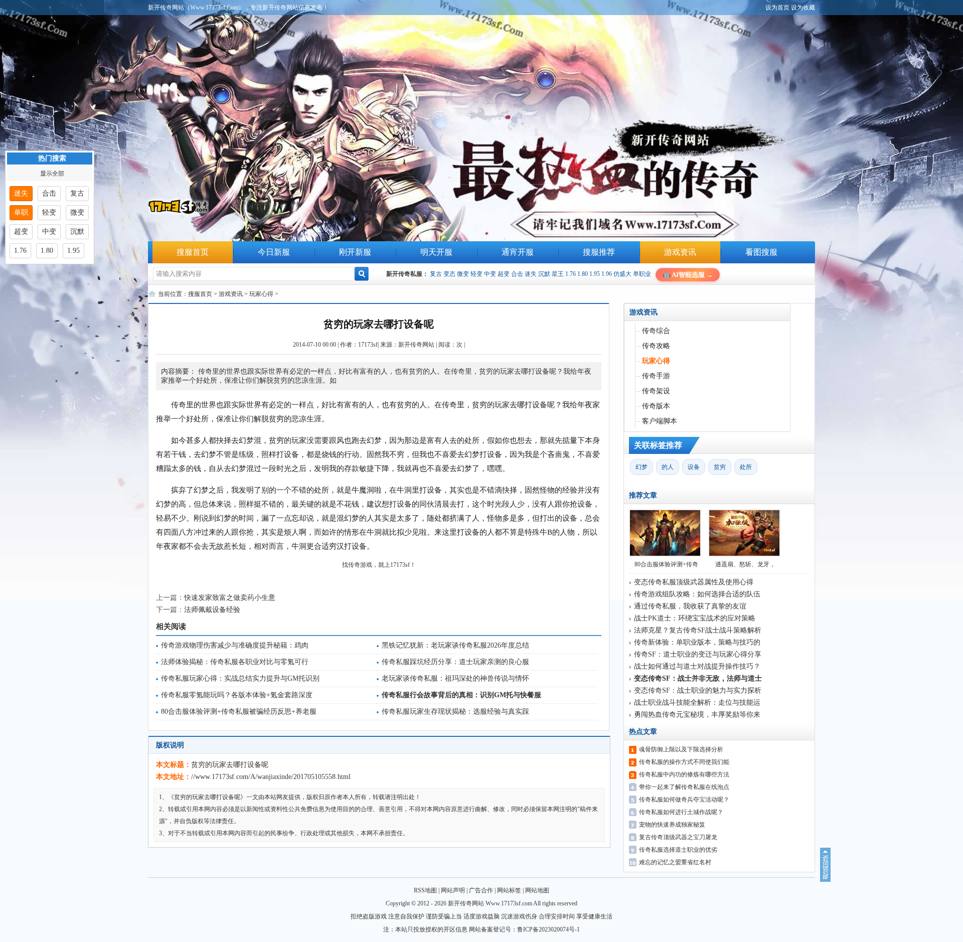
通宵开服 (518, 252)
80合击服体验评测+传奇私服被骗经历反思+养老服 (238, 711)
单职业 (642, 273)
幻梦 (641, 466)
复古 (436, 273)
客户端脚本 (659, 421)
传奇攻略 (656, 346)
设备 (694, 466)
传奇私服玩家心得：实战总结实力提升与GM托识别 (240, 678)
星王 (558, 273)
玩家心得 (261, 293)
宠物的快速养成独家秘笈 (672, 824)
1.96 (606, 273)
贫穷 (720, 466)
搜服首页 (193, 252)
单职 (21, 212)
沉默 (544, 273)
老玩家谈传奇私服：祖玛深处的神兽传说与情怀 (455, 678)
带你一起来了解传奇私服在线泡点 (684, 787)
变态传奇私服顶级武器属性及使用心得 (693, 582)
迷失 (531, 273)
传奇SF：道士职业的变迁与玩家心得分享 (697, 654)
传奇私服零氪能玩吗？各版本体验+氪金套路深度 (236, 695)
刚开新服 (355, 252)
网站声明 (453, 890)
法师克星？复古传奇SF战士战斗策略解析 (697, 630)
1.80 (582, 273)
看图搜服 (761, 252)
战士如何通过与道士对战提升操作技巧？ (697, 666)
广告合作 (481, 890)
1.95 (594, 273)
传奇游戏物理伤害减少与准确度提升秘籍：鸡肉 (234, 645)
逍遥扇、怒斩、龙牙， (745, 564)
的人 (668, 466)
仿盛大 (622, 273)
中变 (490, 273)
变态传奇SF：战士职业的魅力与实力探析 (697, 690)
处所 (746, 466)
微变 (463, 273)
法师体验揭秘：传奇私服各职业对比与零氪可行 (234, 662)
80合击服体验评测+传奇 (666, 564)
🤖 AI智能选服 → (688, 274)
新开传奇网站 (416, 344)
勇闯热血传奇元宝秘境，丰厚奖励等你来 (697, 714)
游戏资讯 (680, 252)
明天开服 (436, 252)
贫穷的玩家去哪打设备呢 (229, 764)
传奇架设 (656, 391)
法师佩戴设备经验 (212, 609)
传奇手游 (656, 376)
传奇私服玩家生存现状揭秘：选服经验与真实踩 (455, 711)
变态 (449, 273)
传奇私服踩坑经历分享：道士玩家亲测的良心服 (455, 662)
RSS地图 (425, 890)
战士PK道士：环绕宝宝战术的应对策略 (694, 618)
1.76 (570, 273)
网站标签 (509, 890)
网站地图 (537, 890)
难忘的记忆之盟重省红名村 (675, 862)
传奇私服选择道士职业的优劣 (678, 849)
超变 (504, 273)
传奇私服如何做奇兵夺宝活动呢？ (684, 799)
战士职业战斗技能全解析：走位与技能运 (697, 702)
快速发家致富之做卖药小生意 (229, 597)
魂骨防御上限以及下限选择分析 (681, 749)
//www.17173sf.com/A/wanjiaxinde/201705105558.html (271, 776)
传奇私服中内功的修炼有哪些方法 (684, 774)
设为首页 (777, 7)
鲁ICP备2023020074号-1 (548, 929)
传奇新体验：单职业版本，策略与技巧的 (697, 642)
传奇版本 (656, 406)
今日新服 (274, 252)
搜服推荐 (599, 252)
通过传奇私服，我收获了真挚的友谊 (690, 606)
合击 (517, 273)
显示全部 (52, 173)
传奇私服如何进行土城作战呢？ (681, 812)
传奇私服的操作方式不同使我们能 (684, 761)
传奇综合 (656, 331)
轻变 (476, 273)
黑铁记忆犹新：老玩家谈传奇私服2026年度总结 (455, 645)
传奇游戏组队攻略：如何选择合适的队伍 (697, 594)
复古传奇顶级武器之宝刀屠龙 (678, 837)
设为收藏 (803, 7)
